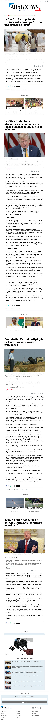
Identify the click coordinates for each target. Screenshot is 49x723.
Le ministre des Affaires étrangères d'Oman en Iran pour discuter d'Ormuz (14, 328)
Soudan (13, 89)
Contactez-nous (35, 711)
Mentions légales (35, 715)
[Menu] (1, 1)
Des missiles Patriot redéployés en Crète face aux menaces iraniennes (23, 342)
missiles (22, 489)
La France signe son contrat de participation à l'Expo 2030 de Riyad (27, 661)
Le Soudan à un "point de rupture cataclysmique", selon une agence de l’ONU (22, 15)
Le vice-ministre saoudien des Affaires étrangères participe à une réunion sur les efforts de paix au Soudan (14, 109)
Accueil (5, 15)
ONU (29, 89)
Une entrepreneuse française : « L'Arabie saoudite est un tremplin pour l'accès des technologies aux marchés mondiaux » (27, 672)
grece (12, 489)
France (2, 713)
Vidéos (18, 717)
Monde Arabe (3, 711)
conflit (18, 89)
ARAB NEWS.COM (8, 1)
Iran (12, 308)
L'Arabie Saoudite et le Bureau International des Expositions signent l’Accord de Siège (27, 667)
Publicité (34, 713)
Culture (2, 719)
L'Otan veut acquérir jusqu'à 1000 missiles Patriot (14, 508)
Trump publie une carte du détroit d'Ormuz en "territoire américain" (34, 327)
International (4, 715)
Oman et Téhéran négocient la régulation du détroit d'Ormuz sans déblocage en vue (27, 682)
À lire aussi (24, 95)
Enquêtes (18, 711)
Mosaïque (18, 715)
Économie (3, 717)
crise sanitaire (24, 89)
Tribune (18, 713)
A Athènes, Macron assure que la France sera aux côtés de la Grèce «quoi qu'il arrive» (34, 508)
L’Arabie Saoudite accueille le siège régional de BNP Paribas (25, 676)
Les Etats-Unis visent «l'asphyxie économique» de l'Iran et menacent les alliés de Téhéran (23, 125)
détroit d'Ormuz (18, 308)
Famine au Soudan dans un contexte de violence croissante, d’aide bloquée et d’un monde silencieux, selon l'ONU (34, 109)
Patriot (27, 489)
